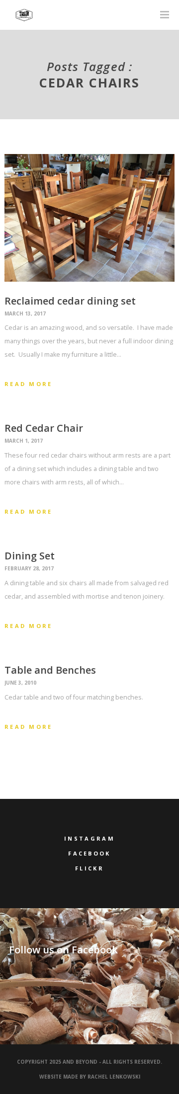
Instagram (89, 838)
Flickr (89, 868)
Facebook (89, 853)
